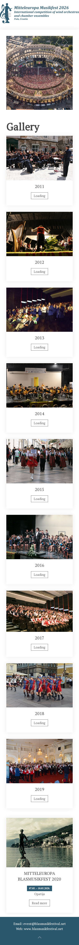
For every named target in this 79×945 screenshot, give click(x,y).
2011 (39, 186)
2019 (39, 789)
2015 (39, 489)
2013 (39, 338)
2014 (39, 413)
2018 (39, 713)
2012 (39, 262)
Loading (39, 196)
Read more (39, 903)
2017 (39, 638)
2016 (39, 565)
